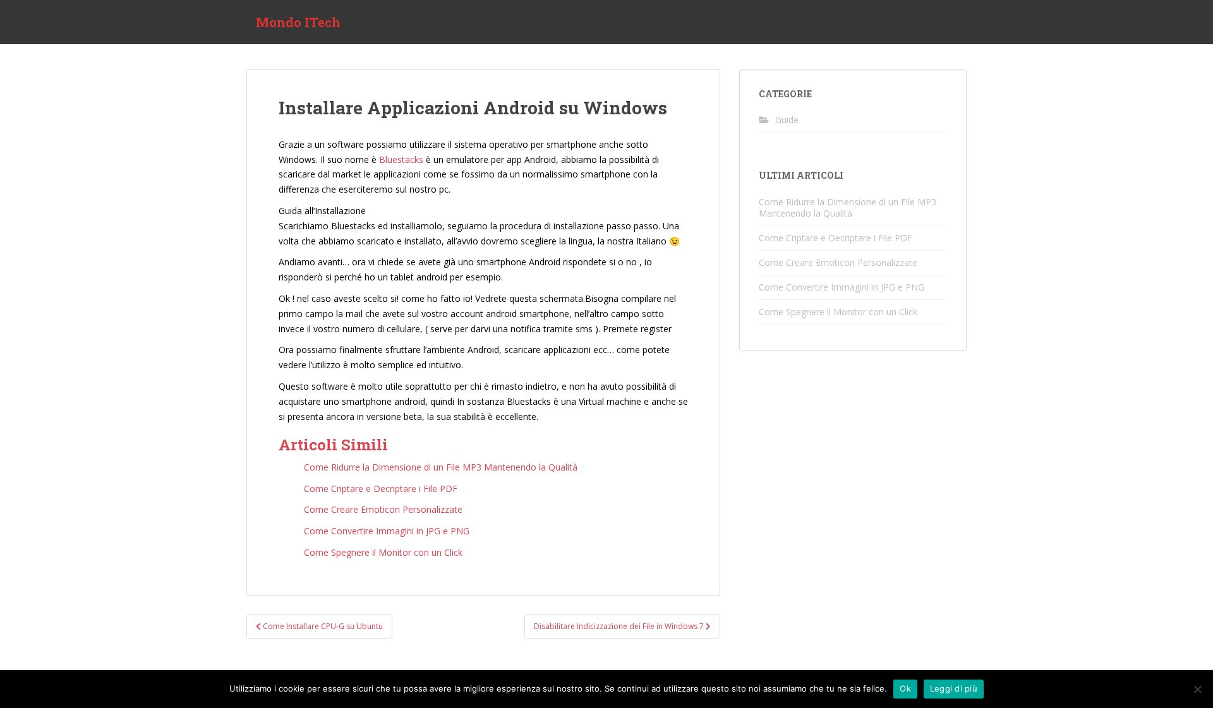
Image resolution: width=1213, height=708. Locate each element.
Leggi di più (953, 688)
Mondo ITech (298, 22)
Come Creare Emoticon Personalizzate (838, 262)
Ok (905, 688)
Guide (787, 120)
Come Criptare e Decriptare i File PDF (835, 238)
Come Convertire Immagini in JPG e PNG (841, 287)
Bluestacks (401, 159)
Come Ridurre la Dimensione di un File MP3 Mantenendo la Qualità (847, 207)
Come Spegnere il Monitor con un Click (838, 312)
